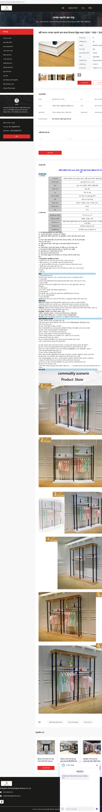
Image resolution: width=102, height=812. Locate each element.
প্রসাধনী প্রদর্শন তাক (8, 67)
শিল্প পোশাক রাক (87, 722)
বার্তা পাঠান (50, 153)
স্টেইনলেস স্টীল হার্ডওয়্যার (9, 88)
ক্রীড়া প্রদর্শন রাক (7, 55)
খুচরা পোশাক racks (73, 722)
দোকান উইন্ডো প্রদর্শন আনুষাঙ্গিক (10, 80)
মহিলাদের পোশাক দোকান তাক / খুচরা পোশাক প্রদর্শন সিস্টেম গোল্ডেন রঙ (45, 760)
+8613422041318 (15, 130)
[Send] (97, 809)
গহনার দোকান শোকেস (8, 51)
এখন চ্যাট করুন (84, 83)
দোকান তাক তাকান (7, 38)
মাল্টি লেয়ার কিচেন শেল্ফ (8, 84)
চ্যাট (17, 136)
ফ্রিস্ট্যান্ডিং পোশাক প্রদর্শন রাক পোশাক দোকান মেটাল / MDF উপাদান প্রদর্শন (91, 761)
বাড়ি (37, 22)
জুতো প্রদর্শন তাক (7, 71)
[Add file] (62, 809)
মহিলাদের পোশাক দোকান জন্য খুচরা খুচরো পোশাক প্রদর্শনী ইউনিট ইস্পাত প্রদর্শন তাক (68, 761)
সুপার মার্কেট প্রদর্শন (7, 42)
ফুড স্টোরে (5, 76)
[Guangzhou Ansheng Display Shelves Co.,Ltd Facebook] (79, 75)
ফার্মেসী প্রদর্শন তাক (7, 63)
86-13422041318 (14, 127)
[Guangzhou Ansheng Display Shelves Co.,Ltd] (6, 8)
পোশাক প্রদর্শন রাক (44, 22)
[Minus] (97, 765)
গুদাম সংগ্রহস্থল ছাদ (8, 46)
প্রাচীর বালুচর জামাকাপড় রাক (55, 722)
